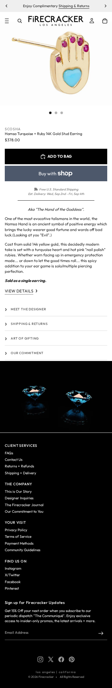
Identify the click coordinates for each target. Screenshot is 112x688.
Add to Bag (59, 156)
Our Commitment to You (24, 511)
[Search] (19, 20)
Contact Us (13, 459)
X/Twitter (12, 575)
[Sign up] (101, 633)
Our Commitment (27, 353)
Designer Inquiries (19, 498)
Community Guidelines (22, 550)
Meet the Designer (28, 309)
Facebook (13, 581)
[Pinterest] (71, 659)
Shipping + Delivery (20, 473)
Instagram (13, 568)
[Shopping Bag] (104, 20)
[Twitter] (50, 659)
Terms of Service (18, 536)
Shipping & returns (29, 324)
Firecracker (46, 677)
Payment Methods (19, 543)
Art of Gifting (25, 338)
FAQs (9, 453)
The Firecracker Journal (24, 505)
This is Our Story (18, 491)
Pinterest (12, 588)
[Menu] (7, 21)
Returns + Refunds (19, 466)
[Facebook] (61, 659)
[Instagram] (40, 659)
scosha (13, 129)
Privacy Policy (16, 530)
